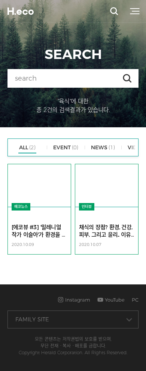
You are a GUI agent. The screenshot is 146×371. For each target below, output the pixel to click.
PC (135, 300)
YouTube (114, 300)
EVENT (65, 147)
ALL (27, 147)
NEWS (103, 147)
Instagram (77, 300)
